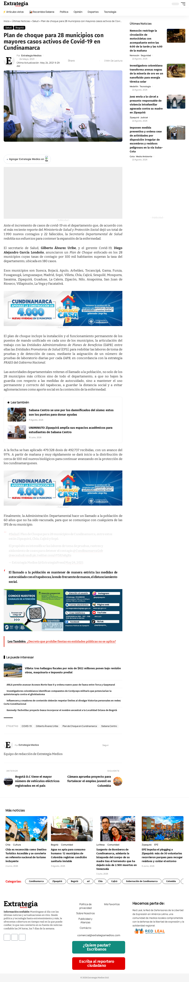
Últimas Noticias (21, 21)
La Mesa (100, 844)
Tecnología (145, 86)
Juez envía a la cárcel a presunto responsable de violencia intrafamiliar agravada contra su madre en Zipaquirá (146, 104)
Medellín (134, 86)
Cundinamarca (36, 881)
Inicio (7, 21)
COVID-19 (27, 726)
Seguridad (146, 55)
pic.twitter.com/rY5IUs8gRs (51, 555)
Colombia (171, 881)
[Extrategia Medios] (16, 4)
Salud (35, 21)
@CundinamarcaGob (88, 551)
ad (88, 881)
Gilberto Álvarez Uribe (47, 726)
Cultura (17, 844)
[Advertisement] (63, 193)
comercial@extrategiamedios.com (98, 935)
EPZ (156, 844)
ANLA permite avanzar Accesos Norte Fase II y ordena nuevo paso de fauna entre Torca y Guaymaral (61, 684)
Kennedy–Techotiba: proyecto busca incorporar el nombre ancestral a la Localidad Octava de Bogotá (62, 710)
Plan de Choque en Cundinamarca (80, 726)
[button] (182, 3)
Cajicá (114, 881)
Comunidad (67, 844)
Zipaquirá (134, 117)
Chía (8, 844)
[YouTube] (116, 745)
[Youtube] (22, 937)
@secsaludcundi (20, 555)
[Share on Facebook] (78, 61)
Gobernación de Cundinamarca (142, 881)
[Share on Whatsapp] (84, 61)
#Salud (14, 534)
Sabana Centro (109, 726)
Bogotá (20, 27)
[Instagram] (120, 745)
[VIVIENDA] (63, 308)
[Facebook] (111, 745)
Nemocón (134, 55)
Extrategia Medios (31, 55)
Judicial (144, 117)
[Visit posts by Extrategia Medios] (9, 60)
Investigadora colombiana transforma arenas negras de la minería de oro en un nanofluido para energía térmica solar (146, 73)
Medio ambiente (144, 156)
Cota (132, 156)
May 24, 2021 (74, 563)
